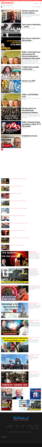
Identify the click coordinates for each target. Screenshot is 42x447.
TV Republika (29, 425)
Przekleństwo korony (29, 136)
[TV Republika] (35, 393)
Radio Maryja (23, 425)
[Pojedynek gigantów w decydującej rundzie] (17, 393)
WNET (23, 426)
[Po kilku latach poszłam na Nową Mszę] (11, 72)
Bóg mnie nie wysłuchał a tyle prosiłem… (31, 39)
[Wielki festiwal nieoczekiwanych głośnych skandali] (6, 393)
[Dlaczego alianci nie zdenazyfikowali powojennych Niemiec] (11, 113)
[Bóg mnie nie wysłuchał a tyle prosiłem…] (11, 43)
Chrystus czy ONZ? (28, 81)
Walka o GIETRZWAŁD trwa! (30, 95)
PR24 (27, 426)
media (4, 6)
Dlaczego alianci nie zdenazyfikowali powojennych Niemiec (30, 110)
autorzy (8, 6)
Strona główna (10, 425)
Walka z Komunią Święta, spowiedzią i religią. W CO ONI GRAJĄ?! (31, 124)
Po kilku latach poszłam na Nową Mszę (30, 68)
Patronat (37, 426)
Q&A (12, 6)
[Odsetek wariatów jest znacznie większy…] (11, 16)
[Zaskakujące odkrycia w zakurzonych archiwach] (35, 405)
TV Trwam (16, 425)
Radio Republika (36, 425)
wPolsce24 (17, 426)
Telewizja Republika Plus (9, 426)
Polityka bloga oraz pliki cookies (34, 428)
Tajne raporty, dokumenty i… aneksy (31, 25)
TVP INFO (32, 426)
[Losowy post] (37, 6)
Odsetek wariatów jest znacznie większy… (30, 12)
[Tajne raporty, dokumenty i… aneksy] (11, 30)
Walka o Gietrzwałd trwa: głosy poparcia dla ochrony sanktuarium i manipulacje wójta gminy (31, 55)
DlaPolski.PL (7, 2)
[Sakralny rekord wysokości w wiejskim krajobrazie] (24, 405)
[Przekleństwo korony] (11, 141)
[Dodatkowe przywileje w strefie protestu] (6, 405)
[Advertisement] (21, 165)
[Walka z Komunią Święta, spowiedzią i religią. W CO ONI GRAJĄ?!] (11, 127)
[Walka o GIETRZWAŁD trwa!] (11, 100)
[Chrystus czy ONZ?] (11, 86)
